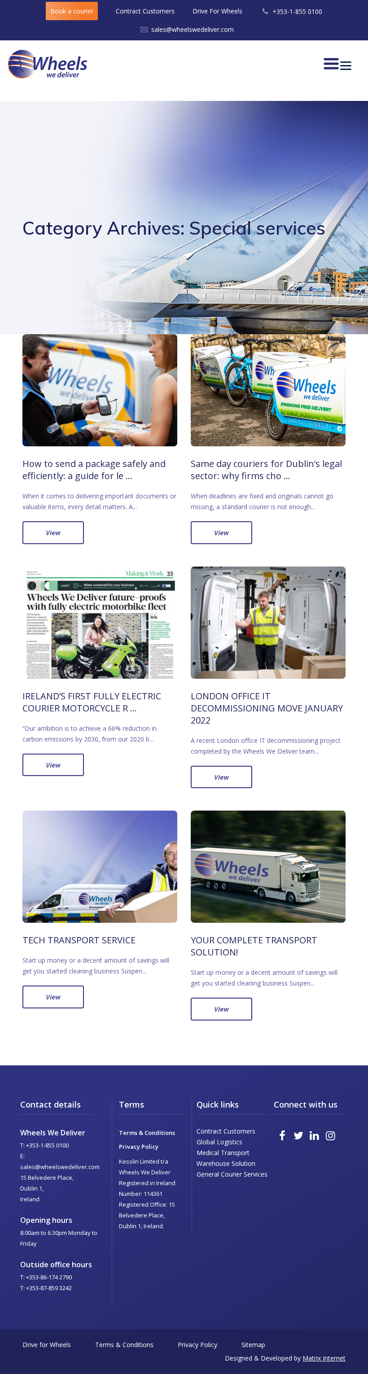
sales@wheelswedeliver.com (192, 29)
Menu (352, 63)
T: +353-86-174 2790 (46, 1277)
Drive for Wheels (46, 1344)
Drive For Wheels (217, 11)
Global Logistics (219, 1142)
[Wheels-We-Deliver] (47, 63)
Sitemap (253, 1344)
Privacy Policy (138, 1147)
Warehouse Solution (226, 1163)
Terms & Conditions (147, 1133)
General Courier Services (232, 1174)
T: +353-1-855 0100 (44, 1145)
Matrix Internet (324, 1358)
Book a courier (71, 11)
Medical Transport (223, 1152)
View (53, 532)
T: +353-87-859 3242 (46, 1288)
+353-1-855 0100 (297, 11)
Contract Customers (145, 11)
